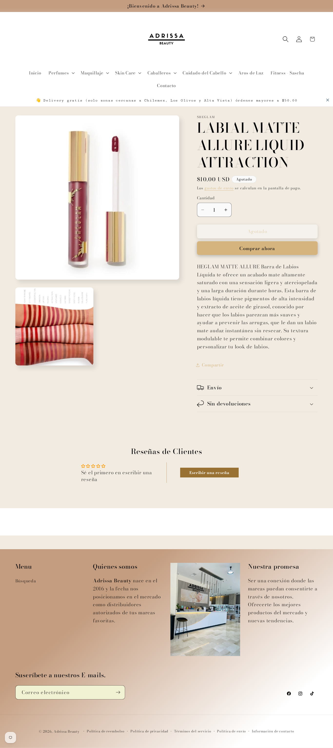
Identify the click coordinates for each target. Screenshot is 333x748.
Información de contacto (273, 731)
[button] (61, 73)
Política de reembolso (106, 731)
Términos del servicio (192, 731)
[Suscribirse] (118, 692)
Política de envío (231, 731)
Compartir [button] (213, 365)
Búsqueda (25, 580)
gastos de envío (219, 188)
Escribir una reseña (209, 472)
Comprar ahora (257, 248)
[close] (327, 100)
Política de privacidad (149, 731)
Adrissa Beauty (67, 731)
